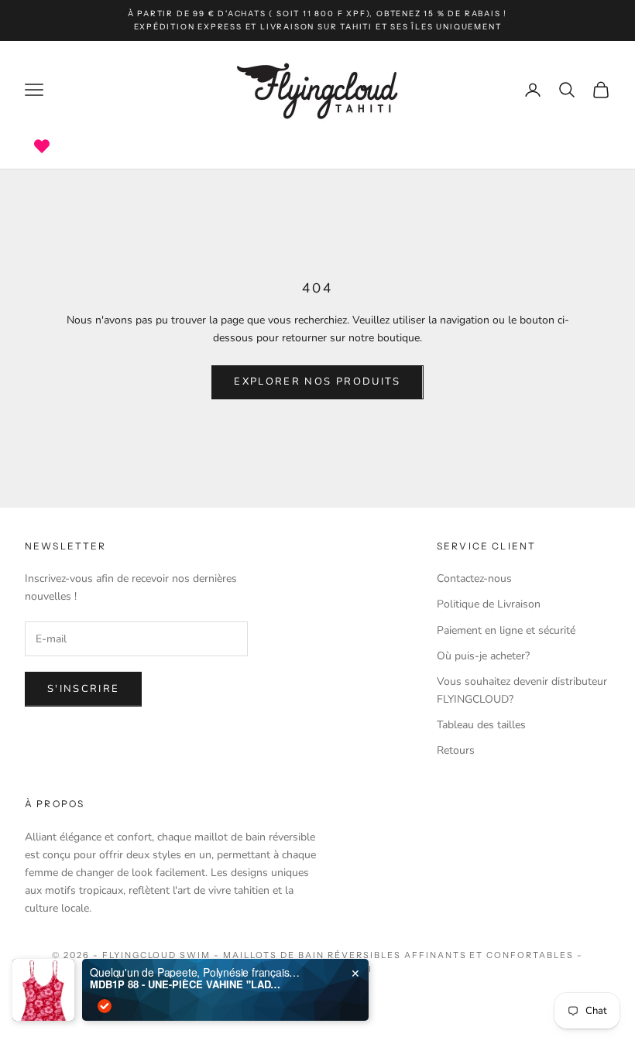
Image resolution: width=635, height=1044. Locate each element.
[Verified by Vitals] (105, 1006)
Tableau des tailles (481, 724)
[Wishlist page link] (42, 146)
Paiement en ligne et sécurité (506, 630)
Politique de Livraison (489, 604)
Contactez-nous (474, 578)
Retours (456, 750)
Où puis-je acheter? (483, 656)
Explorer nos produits (317, 382)
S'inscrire (83, 689)
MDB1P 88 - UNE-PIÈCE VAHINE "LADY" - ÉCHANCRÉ (186, 984)
